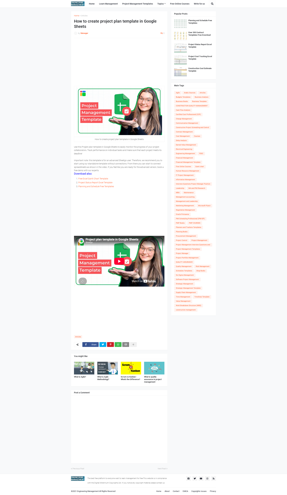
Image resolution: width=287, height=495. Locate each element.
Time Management (183, 297)
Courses (197, 136)
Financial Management (184, 158)
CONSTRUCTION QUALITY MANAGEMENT (192, 106)
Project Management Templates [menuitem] (137, 4)
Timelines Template (201, 297)
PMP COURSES (194, 223)
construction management (186, 310)
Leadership (180, 188)
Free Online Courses (183, 167)
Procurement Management (186, 236)
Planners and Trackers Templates (188, 227)
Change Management (184, 119)
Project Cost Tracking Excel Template (200, 57)
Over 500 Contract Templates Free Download (199, 33)
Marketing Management (185, 206)
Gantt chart (199, 167)
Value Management (183, 301)
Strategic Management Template (188, 288)
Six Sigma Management (185, 275)
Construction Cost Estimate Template (200, 69)
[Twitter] (102, 344)
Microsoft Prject (204, 206)
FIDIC (201, 154)
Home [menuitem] (92, 4)
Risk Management (202, 266)
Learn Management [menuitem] (108, 4)
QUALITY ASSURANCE (184, 262)
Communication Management (187, 123)
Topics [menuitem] (160, 4)
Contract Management (184, 132)
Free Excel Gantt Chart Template (93, 178)
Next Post (162, 468)
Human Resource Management (187, 171)
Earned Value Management (186, 145)
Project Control (181, 240)
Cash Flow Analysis (183, 110)
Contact (176, 491)
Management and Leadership (187, 201)
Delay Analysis (181, 140)
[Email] (125, 344)
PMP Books (180, 223)
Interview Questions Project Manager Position (193, 184)
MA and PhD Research (196, 188)
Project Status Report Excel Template (95, 182)
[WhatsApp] (118, 344)
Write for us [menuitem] (199, 4)
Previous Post (78, 468)
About (167, 491)
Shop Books (200, 271)
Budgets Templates (183, 97)
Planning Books (181, 232)
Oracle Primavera (182, 214)
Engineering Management (185, 154)
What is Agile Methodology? (103, 378)
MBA (178, 193)
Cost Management (183, 136)
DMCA (185, 491)
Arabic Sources (189, 93)
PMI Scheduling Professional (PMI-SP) (190, 219)
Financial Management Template (188, 162)
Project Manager (182, 253)
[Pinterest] (110, 344)
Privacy (213, 491)
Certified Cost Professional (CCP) (188, 114)
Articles (84, 16)
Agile (178, 93)
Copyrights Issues (199, 491)
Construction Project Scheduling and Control (192, 127)
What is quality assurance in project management (153, 379)
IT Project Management (185, 175)
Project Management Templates (188, 249)
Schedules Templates (184, 271)
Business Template (199, 101)
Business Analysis (201, 97)
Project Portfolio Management (187, 258)
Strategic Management (184, 284)
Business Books (182, 101)
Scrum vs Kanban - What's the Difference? (130, 378)
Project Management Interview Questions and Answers (193, 245)
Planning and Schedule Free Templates (96, 186)
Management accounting (185, 197)
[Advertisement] (119, 62)
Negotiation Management (185, 210)
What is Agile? (80, 377)
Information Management (185, 180)
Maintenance (189, 193)
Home (76, 16)
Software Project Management (187, 279)
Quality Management (183, 266)
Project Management (199, 240)
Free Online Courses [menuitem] (179, 4)
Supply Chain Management (186, 292)
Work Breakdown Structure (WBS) (188, 305)
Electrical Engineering (184, 149)
